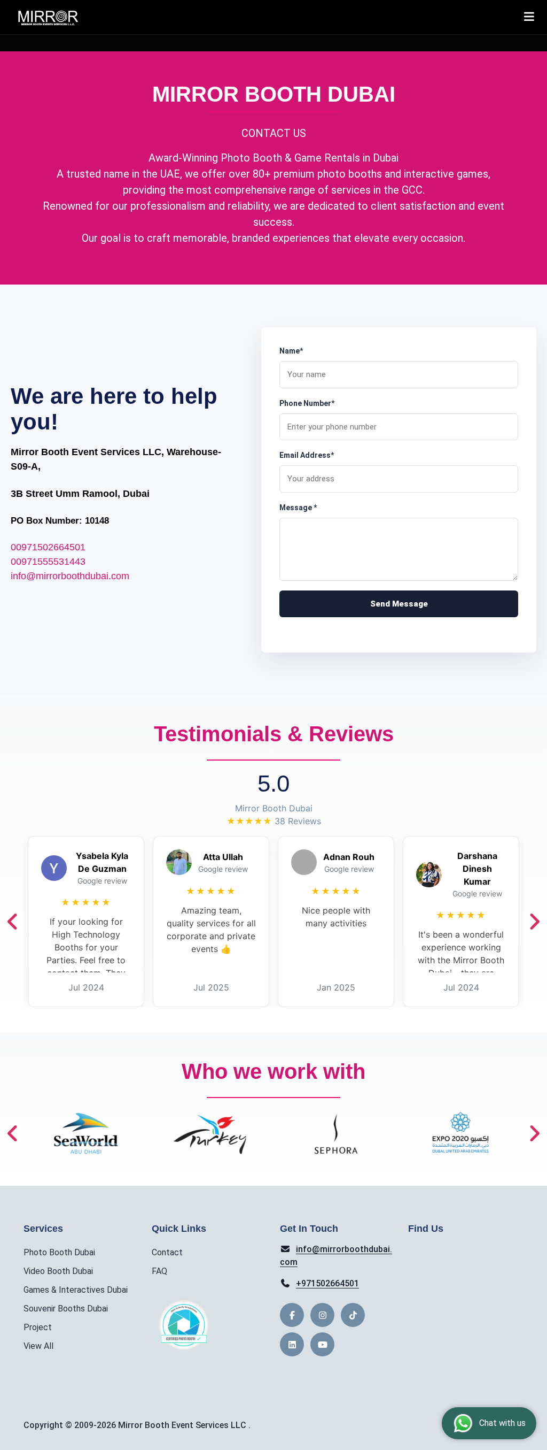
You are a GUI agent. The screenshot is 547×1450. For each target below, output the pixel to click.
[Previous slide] (13, 921)
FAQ (159, 1271)
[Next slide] (534, 921)
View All (38, 1346)
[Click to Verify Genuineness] (184, 1325)
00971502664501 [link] (48, 547)
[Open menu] (529, 17)
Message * (298, 507)
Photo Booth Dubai (59, 1252)
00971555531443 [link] (48, 561)
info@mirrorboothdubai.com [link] (70, 576)
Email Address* (306, 455)
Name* (291, 351)
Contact (167, 1252)
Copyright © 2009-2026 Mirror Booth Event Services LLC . (137, 1425)
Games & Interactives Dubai (76, 1290)
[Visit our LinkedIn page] (292, 1344)
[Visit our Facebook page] (292, 1315)
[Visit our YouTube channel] (322, 1344)
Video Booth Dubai (58, 1271)
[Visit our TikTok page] (353, 1315)
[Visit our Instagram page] (322, 1315)
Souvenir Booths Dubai (66, 1308)
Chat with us (502, 1423)
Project (38, 1327)
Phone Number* (306, 403)
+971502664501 (327, 1283)
